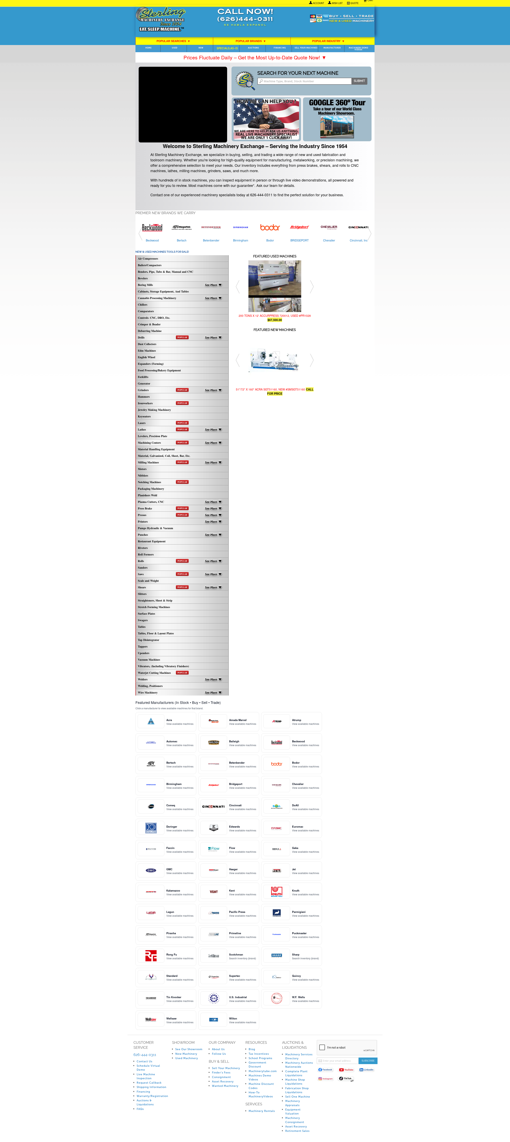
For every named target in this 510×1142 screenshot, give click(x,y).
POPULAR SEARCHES (173, 41)
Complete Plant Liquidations (296, 1073)
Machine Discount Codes (261, 1086)
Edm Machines (147, 350)
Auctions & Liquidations (145, 1102)
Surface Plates (146, 613)
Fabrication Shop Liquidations (297, 1090)
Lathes (162, 429)
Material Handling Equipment (156, 449)
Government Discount (257, 1064)
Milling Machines (162, 462)
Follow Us (219, 1054)
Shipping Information (151, 1087)
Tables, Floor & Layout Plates (156, 633)
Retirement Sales (297, 1131)
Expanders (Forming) (151, 364)
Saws (162, 574)
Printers (143, 521)
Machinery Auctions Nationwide (299, 1064)
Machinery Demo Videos (358, 49)
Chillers (142, 304)
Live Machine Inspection (146, 1076)
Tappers (142, 646)
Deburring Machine (150, 331)
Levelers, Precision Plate (152, 436)
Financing (280, 48)
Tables (141, 627)
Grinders (162, 390)
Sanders (142, 567)
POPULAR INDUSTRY (328, 41)
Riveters (143, 548)
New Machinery (186, 1054)
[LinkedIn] (368, 1070)
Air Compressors (148, 258)
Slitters (142, 594)
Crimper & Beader (149, 324)
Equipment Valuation (293, 1111)
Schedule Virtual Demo (148, 1067)
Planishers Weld (147, 495)
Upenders (143, 653)
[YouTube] (347, 1070)
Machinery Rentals (262, 1111)
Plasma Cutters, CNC (151, 502)
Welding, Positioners (150, 686)
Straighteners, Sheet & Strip (155, 600)
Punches (143, 535)
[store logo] (160, 19)
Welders (142, 679)
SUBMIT (359, 81)
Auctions (253, 48)
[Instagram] (327, 1079)
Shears (162, 587)
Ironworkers (162, 403)
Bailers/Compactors (149, 265)
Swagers (143, 620)
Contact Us (144, 1061)
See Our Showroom (188, 1049)
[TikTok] (347, 1079)
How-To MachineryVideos (261, 1094)
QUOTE (354, 3)
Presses (162, 515)
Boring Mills (145, 285)
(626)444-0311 (245, 19)
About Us (218, 1049)
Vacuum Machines (149, 659)
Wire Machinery (148, 692)
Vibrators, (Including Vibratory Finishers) (163, 666)
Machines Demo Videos (260, 1077)
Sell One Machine (297, 1096)
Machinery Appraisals (292, 1103)
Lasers (162, 423)
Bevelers (143, 278)
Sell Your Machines (306, 48)
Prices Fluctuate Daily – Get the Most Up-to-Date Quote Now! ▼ (255, 57)
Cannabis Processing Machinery (157, 298)
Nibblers (143, 475)
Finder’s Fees (221, 1072)
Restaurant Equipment (152, 541)
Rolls (162, 561)
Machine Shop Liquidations (295, 1081)
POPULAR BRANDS (251, 41)
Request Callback (149, 1082)
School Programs (260, 1058)
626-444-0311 (144, 1055)
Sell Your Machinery (226, 1068)
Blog (252, 1049)
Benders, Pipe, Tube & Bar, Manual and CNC (165, 272)
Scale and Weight (148, 581)
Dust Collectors (147, 344)
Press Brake (162, 508)
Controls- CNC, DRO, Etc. (154, 318)
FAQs (140, 1109)
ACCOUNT (318, 3)
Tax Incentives (259, 1054)
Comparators (146, 311)
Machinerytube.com (263, 1071)
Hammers (144, 396)
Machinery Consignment (294, 1120)
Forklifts (143, 377)
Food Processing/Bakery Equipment (159, 370)
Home (148, 48)
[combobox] (312, 81)
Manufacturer (332, 48)
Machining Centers (162, 443)
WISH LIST (337, 3)
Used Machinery (186, 1058)
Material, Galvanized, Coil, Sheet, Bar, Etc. (164, 456)
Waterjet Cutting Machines (162, 673)
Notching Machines (162, 482)
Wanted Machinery (225, 1086)
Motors (142, 469)
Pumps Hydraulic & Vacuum (155, 528)
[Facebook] (327, 1070)
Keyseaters (144, 416)
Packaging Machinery (151, 489)
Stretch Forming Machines (154, 607)
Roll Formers (146, 554)
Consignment (221, 1077)
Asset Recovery (223, 1081)
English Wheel (146, 357)
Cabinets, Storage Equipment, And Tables (163, 291)
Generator (144, 383)
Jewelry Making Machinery (154, 410)
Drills (162, 337)
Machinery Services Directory (299, 1056)
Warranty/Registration (152, 1096)
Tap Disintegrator (148, 640)
